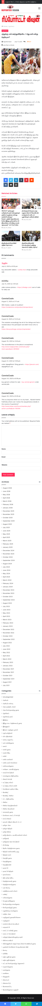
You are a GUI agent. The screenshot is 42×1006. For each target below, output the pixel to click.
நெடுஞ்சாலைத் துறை (9, 881)
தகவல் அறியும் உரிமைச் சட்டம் (12, 822)
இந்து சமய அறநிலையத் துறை (12, 723)
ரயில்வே (5, 953)
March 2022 (7, 659)
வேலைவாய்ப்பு (7, 986)
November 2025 (8, 514)
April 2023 (6, 616)
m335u (5, 281)
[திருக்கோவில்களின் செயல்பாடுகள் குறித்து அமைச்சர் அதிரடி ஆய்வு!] (31, 236)
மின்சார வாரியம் (8, 940)
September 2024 (9, 560)
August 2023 (7, 603)
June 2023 (6, 610)
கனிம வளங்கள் (8, 759)
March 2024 (7, 580)
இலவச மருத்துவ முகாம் (10, 730)
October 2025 (7, 517)
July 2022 (6, 646)
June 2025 (6, 531)
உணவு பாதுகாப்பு (8, 740)
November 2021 (8, 672)
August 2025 (7, 524)
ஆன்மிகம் (11, 26)
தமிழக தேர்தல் (7, 828)
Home (5, 26)
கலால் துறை (6, 749)
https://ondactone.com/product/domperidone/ (17, 307)
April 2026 (6, 498)
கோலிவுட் (6, 792)
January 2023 (8, 626)
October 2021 (7, 675)
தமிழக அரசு (7, 825)
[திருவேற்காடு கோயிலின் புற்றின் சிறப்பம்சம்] (11, 236)
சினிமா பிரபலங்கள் (8, 809)
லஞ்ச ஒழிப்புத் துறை (9, 957)
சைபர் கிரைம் (7, 819)
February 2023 (8, 623)
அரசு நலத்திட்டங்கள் (9, 707)
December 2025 (8, 511)
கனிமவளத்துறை (8, 766)
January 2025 (7, 547)
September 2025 (9, 521)
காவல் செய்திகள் (8, 772)
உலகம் (5, 746)
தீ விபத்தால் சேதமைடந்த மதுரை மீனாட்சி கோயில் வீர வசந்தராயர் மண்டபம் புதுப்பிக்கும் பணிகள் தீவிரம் (30, 214)
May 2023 (6, 613)
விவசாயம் (6, 980)
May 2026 (6, 494)
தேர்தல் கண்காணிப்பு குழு (11, 851)
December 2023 (8, 590)
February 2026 (8, 504)
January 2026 (8, 508)
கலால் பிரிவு (6, 753)
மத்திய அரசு (7, 914)
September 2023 (9, 600)
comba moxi (22, 270)
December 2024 (8, 550)
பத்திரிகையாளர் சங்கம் (10, 891)
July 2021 (6, 685)
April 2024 (6, 577)
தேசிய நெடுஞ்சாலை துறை (11, 848)
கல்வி (4, 756)
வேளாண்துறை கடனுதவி (10, 990)
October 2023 (8, 596)
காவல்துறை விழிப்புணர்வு (10, 776)
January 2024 (8, 587)
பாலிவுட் (5, 894)
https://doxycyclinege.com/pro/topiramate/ (16, 329)
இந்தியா (5, 720)
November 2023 (8, 593)
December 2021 (8, 669)
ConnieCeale (8, 298)
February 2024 (8, 583)
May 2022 (6, 652)
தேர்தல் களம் (7, 855)
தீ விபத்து (6, 845)
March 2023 (7, 619)
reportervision (7, 41)
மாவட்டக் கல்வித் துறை (10, 930)
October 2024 (8, 557)
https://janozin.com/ (32, 364)
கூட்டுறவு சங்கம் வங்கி (10, 786)
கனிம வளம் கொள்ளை (10, 763)
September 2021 (8, 679)
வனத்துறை (6, 970)
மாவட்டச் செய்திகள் (9, 934)
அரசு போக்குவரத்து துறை (11, 710)
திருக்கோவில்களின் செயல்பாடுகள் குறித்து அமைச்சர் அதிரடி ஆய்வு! (29, 245)
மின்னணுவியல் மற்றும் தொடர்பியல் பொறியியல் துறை (19, 944)
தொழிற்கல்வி (7, 865)
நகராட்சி (5, 868)
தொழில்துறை (7, 861)
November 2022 (8, 633)
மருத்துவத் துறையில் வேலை (11, 917)
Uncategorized (8, 697)
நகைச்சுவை (7, 874)
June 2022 (6, 649)
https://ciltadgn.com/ (24, 287)
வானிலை (6, 973)
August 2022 (7, 642)
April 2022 (6, 656)
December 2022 (8, 629)
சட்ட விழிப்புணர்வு (8, 799)
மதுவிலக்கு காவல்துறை (10, 911)
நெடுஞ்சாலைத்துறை (9, 884)
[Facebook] (6, 180)
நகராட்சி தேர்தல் (8, 871)
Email (3, 457)
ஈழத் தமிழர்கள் (7, 733)
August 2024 (7, 564)
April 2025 (6, 537)
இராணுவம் (6, 726)
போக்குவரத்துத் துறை (10, 907)
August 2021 (7, 682)
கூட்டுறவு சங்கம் (8, 782)
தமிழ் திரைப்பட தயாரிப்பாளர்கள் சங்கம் (15, 835)
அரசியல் (5, 700)
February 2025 (8, 544)
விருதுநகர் (6, 976)
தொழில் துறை (7, 858)
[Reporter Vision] (10, 8)
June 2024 (6, 570)
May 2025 (6, 534)
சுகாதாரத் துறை (8, 812)
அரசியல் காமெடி (8, 703)
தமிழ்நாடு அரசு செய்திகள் (11, 842)
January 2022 (7, 665)
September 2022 (9, 639)
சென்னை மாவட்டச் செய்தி (11, 815)
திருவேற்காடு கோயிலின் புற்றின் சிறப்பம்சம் (9, 244)
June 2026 (6, 491)
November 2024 (8, 554)
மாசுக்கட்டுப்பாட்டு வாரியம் (11, 924)
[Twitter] (11, 180)
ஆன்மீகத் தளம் (8, 717)
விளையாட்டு (7, 983)
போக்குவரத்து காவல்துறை (11, 904)
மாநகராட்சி (6, 927)
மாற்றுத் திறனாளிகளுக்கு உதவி (13, 937)
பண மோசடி (6, 888)
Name (4, 449)
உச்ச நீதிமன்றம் (7, 736)
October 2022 (7, 636)
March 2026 (7, 501)
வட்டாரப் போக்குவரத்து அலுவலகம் (13, 963)
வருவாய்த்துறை (8, 967)
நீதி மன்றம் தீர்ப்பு (8, 878)
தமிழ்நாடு (6, 838)
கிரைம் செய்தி (7, 779)
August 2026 (7, 488)
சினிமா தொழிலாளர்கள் (10, 805)
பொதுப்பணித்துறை (9, 901)
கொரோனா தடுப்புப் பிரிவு (10, 789)
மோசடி (5, 950)
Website (4, 465)
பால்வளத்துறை (7, 897)
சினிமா (5, 802)
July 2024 (6, 567)
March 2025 (7, 540)
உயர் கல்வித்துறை (8, 743)
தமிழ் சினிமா (7, 832)
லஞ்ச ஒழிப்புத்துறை (9, 960)
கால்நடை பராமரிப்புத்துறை (11, 769)
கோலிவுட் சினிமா (8, 796)
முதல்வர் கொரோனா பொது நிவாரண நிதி (15, 947)
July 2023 (6, 606)
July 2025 (6, 527)
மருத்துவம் (6, 921)
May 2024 (6, 573)
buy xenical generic (28, 382)
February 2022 (8, 662)
